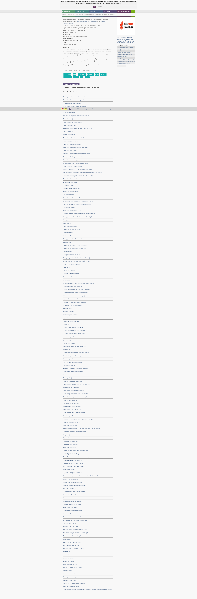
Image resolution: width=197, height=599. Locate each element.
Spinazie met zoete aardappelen (72, 510)
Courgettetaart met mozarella (71, 255)
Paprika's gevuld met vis (70, 416)
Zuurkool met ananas (69, 580)
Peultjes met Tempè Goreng (71, 387)
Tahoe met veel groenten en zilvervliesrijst (75, 533)
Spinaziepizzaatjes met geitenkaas (73, 517)
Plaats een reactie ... (71, 84)
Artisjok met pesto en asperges (72, 103)
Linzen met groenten (69, 337)
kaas (118, 37)
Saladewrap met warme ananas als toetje (75, 520)
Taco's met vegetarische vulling (72, 542)
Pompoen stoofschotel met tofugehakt (74, 346)
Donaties (91, 109)
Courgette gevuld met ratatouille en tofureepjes (77, 258)
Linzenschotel (67, 340)
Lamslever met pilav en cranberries (73, 327)
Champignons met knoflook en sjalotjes (74, 248)
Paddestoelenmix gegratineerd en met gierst (76, 397)
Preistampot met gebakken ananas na (74, 371)
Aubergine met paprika (69, 150)
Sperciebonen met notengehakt (72, 504)
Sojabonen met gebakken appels (72, 473)
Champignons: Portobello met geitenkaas (75, 245)
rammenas (90, 74)
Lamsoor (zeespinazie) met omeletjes (74, 334)
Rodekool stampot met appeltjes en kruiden (75, 450)
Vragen (110, 109)
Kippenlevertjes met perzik (71, 318)
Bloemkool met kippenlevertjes (72, 210)
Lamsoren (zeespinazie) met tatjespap (74, 330)
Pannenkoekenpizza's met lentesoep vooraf (76, 353)
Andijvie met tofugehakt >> (124, 63)
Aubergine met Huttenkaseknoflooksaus (75, 138)
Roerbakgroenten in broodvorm (72, 460)
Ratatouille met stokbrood (70, 441)
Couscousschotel (68, 232)
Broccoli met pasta (68, 185)
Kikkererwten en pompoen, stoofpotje (74, 296)
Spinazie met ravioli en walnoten (72, 501)
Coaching (103, 109)
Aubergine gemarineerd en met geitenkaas (75, 147)
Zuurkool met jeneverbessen (71, 586)
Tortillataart (66, 552)
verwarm (75, 77)
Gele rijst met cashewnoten (71, 274)
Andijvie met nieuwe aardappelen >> (126, 61)
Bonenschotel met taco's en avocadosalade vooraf (77, 169)
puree (97, 74)
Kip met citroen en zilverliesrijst (72, 299)
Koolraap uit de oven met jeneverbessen (74, 302)
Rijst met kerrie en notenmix (71, 438)
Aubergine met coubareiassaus (72, 144)
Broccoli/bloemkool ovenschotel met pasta (75, 163)
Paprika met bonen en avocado (72, 406)
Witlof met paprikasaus (70, 564)
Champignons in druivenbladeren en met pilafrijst (77, 217)
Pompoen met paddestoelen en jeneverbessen (76, 384)
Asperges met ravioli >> (123, 56)
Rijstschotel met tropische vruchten (73, 466)
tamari (119, 40)
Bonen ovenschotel (68, 195)
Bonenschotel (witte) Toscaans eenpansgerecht (77, 204)
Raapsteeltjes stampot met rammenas (105, 14)
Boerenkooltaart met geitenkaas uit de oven (76, 198)
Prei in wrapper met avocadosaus (72, 362)
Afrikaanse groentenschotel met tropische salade (77, 128)
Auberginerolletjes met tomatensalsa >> (126, 60)
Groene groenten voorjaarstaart (72, 277)
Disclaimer (78, 109)
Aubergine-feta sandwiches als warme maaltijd (76, 153)
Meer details (100, 6)
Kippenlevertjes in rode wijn (71, 321)
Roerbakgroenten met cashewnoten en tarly (76, 457)
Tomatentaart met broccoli (71, 545)
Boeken (97, 109)
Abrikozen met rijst (68, 131)
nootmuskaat (67, 77)
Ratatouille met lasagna (70, 425)
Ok (94, 6)
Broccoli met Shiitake (69, 207)
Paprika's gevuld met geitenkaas (72, 381)
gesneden (103, 74)
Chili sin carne (67, 223)
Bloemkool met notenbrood (71, 191)
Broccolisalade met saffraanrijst (72, 179)
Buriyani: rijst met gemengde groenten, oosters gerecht (79, 214)
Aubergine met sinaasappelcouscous (73, 160)
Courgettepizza (67, 251)
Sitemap (84, 109)
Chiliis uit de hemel (68, 236)
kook (133, 42)
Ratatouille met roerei (69, 447)
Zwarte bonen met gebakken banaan (74, 583)
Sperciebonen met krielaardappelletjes (74, 492)
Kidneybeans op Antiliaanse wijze (72, 305)
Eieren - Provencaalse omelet (71, 264)
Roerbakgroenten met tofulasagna (73, 463)
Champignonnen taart (69, 220)
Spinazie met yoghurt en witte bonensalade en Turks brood (80, 476)
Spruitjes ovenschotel (69, 523)
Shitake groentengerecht (70, 479)
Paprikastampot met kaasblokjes (72, 356)
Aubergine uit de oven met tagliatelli (73, 100)
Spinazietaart (67, 498)
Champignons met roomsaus (71, 229)
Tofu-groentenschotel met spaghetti (73, 548)
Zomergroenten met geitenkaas (72, 577)
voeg (118, 42)
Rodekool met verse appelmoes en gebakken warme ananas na (81, 428)
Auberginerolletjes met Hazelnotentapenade (76, 116)
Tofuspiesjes (67, 539)
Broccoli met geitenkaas (70, 182)
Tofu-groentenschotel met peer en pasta (75, 529)
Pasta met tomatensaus (70, 400)
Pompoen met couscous (70, 375)
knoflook (119, 41)
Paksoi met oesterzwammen (71, 403)
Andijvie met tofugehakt (70, 125)
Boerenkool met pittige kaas (71, 188)
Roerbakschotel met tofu (70, 444)
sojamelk (87, 77)
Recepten (64, 14)
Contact (129, 109)
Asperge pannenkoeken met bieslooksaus (75, 106)
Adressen (116, 109)
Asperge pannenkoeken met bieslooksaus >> (124, 53)
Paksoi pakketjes (68, 378)
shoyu (133, 41)
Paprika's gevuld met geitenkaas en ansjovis (76, 368)
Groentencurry (67, 280)
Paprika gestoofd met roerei (71, 422)
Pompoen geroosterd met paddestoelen (74, 390)
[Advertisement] (126, 92)
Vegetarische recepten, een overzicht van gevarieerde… (81, 14)
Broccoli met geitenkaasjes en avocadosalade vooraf (78, 201)
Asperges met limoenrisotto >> (125, 54)
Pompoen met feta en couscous (72, 409)
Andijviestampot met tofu (70, 141)
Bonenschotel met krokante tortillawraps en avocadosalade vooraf (82, 172)
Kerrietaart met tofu (69, 311)
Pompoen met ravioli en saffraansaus (74, 413)
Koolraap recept (67, 308)
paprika (129, 42)
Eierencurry (66, 267)
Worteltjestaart (67, 570)
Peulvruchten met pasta (70, 349)
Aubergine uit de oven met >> (124, 49)
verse (121, 37)
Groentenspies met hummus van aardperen (75, 292)
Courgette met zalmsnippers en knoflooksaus (76, 261)
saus (81, 77)
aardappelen (67, 74)
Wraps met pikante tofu (70, 574)
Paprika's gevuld (68, 359)
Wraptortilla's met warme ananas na (73, 567)
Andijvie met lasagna (69, 135)
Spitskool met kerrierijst (70, 495)
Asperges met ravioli (69, 112)
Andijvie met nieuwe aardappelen (72, 122)
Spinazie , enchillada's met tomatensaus (74, 485)
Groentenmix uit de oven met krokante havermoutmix (78, 283)
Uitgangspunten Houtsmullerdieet (87, 21)
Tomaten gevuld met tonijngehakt (73, 536)
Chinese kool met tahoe (70, 226)
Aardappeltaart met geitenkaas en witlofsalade (76, 97)
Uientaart (66, 555)
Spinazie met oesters (69, 469)
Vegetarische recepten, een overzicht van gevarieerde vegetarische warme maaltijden (87, 589)
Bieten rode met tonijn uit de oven (73, 166)
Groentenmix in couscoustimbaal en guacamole (76, 289)
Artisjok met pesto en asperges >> (126, 51)
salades (95, 71)
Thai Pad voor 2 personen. (70, 526)
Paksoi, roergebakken (69, 343)
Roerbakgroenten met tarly (71, 454)
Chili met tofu (67, 242)
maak (74, 74)
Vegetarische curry (68, 558)
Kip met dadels (67, 324)
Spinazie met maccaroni (70, 507)
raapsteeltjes (81, 74)
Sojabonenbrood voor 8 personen (73, 482)
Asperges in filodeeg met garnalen (73, 157)
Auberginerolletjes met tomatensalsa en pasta (76, 119)
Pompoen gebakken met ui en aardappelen (75, 394)
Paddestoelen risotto (69, 365)
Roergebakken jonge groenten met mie (74, 431)
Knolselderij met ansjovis (70, 315)
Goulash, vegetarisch (69, 270)
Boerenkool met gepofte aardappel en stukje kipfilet (78, 176)
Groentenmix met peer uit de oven (73, 286)
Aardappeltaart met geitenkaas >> (126, 47)
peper (130, 41)
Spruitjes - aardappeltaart (70, 488)
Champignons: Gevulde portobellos (73, 239)
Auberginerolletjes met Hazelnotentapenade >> (123, 58)
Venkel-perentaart (68, 561)
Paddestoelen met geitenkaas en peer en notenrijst (78, 419)
